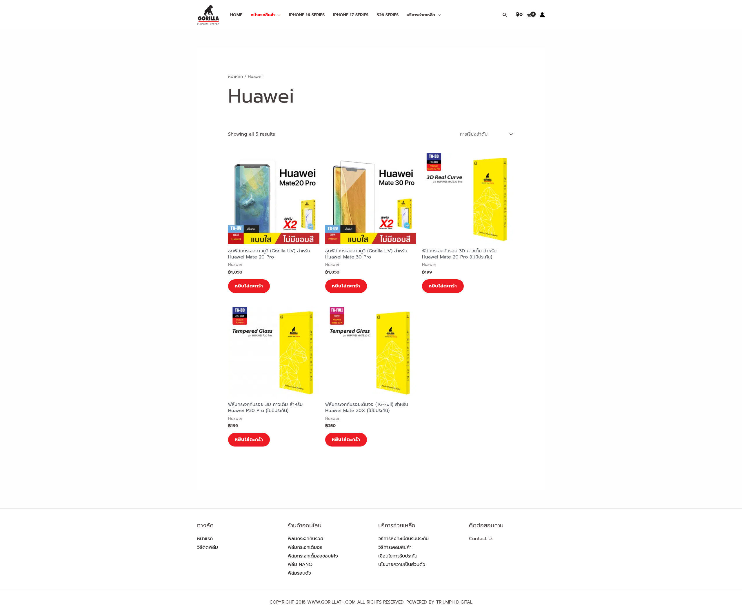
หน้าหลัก (235, 76)
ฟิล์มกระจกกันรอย (305, 538)
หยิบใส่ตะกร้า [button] (249, 286)
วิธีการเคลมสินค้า (395, 547)
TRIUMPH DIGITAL (454, 602)
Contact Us (481, 538)
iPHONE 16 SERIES (307, 15)
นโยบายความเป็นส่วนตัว (401, 564)
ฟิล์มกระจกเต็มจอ (305, 547)
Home (236, 15)
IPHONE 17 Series (350, 15)
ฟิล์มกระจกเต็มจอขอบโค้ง (313, 556)
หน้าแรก (205, 538)
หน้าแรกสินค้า (263, 15)
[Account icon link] (542, 14)
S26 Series (388, 15)
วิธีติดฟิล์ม (207, 547)
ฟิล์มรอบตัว (299, 573)
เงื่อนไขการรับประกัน (397, 556)
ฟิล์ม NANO (300, 564)
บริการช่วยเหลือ (421, 15)
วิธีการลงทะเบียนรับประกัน (403, 538)
